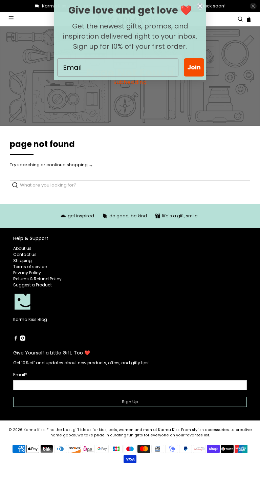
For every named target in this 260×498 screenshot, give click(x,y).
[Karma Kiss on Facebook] (16, 339)
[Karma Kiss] (71, 302)
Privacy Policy (27, 273)
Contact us (25, 254)
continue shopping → (69, 164)
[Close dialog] (200, 6)
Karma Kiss (34, 429)
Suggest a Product (32, 285)
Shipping (22, 260)
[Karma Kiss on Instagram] (22, 339)
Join (194, 67)
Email (20, 374)
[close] (253, 6)
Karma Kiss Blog (30, 319)
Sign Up (130, 401)
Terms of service (30, 266)
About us (22, 248)
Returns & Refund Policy (37, 279)
